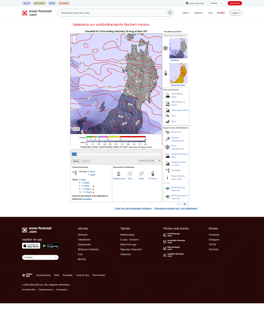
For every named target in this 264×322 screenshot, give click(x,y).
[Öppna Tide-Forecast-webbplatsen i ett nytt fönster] (52, 3)
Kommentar (99, 275)
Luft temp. (152, 178)
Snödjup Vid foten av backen (179, 163)
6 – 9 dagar (84, 185)
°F (187, 204)
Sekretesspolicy (46, 289)
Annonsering (43, 275)
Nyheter (198, 12)
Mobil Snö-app (128, 244)
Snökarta (175, 59)
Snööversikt (84, 244)
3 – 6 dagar (84, 182)
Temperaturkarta (178, 84)
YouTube (213, 249)
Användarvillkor (29, 289)
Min (221, 12)
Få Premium (235, 3)
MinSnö (82, 259)
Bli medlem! (87, 199)
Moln (173, 121)
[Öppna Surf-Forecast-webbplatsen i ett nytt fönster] (26, 3)
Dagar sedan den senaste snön (178, 177)
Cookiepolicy (62, 289)
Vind (130, 178)
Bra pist (174, 131)
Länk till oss (82, 275)
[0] (179, 131)
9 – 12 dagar (85, 188)
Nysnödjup (176, 170)
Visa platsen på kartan (173, 31)
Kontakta (67, 275)
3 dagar (91, 171)
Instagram (214, 239)
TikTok (212, 244)
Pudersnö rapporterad (176, 139)
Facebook (214, 234)
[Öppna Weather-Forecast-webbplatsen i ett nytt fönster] (64, 3)
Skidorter (83, 234)
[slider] (74, 154)
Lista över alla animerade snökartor (133, 208)
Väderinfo (125, 254)
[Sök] (170, 13)
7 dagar (91, 174)
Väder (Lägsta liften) (179, 110)
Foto (210, 12)
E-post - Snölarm (129, 239)
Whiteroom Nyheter (88, 249)
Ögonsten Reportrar (131, 249)
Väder (185, 12)
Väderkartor (84, 239)
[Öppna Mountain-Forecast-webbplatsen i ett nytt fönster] (39, 3)
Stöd (56, 275)
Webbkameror (118, 178)
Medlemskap (127, 234)
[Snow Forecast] (36, 13)
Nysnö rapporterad (176, 147)
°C (180, 204)
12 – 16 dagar (85, 191)
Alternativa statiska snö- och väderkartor (176, 208)
